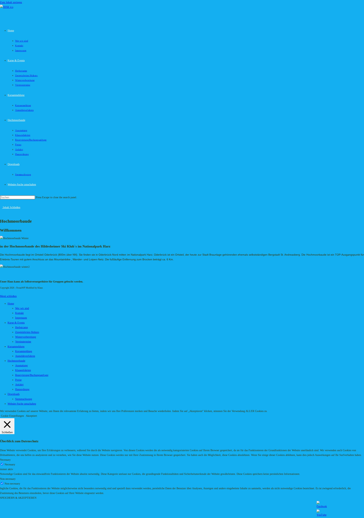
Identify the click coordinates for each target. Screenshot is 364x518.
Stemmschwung (23, 399)
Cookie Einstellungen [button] (12, 415)
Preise (18, 379)
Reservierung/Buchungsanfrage (31, 375)
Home (11, 303)
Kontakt (19, 313)
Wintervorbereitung (25, 336)
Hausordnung (22, 389)
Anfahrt (19, 384)
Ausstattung (21, 365)
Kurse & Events (16, 322)
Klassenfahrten (23, 370)
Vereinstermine (23, 341)
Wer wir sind (22, 308)
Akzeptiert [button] (31, 415)
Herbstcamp (21, 327)
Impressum (21, 317)
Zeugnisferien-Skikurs (27, 332)
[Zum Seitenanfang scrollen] (1, 291)
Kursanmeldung (16, 346)
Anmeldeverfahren (25, 356)
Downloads (14, 394)
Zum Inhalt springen (11, 2)
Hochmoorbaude (16, 360)
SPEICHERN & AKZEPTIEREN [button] (18, 497)
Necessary (10, 464)
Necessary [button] (5, 459)
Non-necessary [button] (8, 478)
